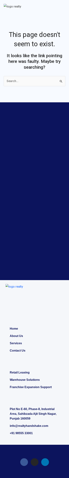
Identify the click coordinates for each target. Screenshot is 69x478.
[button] (62, 7)
